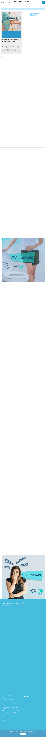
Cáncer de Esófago (6, 695)
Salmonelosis (4, 697)
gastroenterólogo (13, 49)
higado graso (17, 50)
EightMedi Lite (23, 731)
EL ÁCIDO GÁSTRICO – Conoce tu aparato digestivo (9, 713)
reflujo (7, 52)
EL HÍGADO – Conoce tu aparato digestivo (9, 719)
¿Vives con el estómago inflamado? (9, 703)
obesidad (4, 52)
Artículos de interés (10, 46)
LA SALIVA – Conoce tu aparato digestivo (9, 716)
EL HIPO (3, 701)
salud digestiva (12, 52)
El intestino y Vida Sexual (7, 699)
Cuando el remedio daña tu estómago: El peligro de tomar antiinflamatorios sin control (10, 707)
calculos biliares (5, 47)
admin (15, 43)
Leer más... (26, 696)
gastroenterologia (5, 49)
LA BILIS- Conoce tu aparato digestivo (10, 710)
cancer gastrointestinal (14, 47)
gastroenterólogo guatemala (8, 50)
